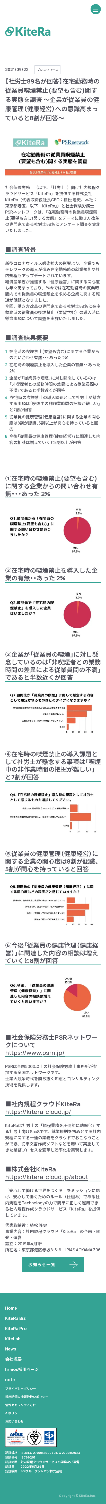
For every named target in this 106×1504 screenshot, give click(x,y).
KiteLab (13, 1339)
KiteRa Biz (15, 1318)
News (10, 1349)
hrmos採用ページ (22, 1369)
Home (11, 1308)
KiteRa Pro (16, 1328)
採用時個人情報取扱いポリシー (26, 1397)
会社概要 (13, 1359)
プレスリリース (47, 70)
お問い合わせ (14, 1421)
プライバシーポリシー (20, 1389)
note (10, 1379)
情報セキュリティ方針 (20, 1405)
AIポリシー (13, 1413)
